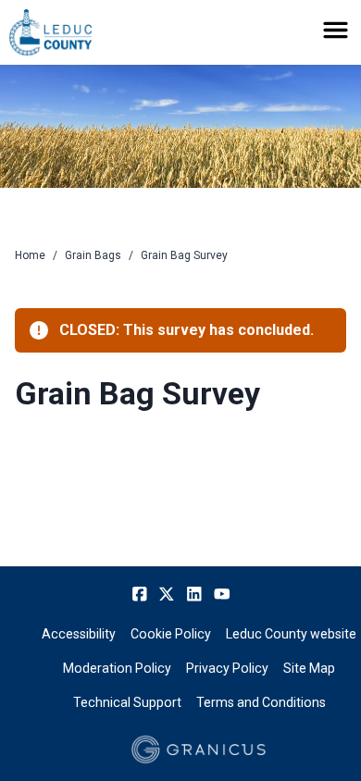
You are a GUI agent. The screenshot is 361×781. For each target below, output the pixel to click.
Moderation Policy (117, 668)
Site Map (309, 668)
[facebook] (140, 594)
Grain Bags (93, 255)
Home (30, 255)
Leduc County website (291, 633)
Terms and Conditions (261, 702)
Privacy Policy (227, 668)
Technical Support (127, 702)
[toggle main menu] (335, 30)
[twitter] (167, 594)
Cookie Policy (171, 633)
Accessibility (79, 633)
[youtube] (222, 594)
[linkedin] (194, 594)
